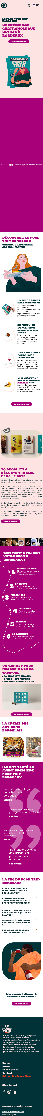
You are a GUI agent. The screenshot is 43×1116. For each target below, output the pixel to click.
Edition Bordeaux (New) (16, 1076)
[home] (4, 5)
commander (21, 1004)
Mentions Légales (9, 1114)
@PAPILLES (22, 383)
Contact (7, 1073)
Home (6, 1063)
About (6, 1067)
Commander (11, 522)
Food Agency (10, 1070)
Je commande (18, 41)
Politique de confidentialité (13, 1112)
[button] (21, 5)
